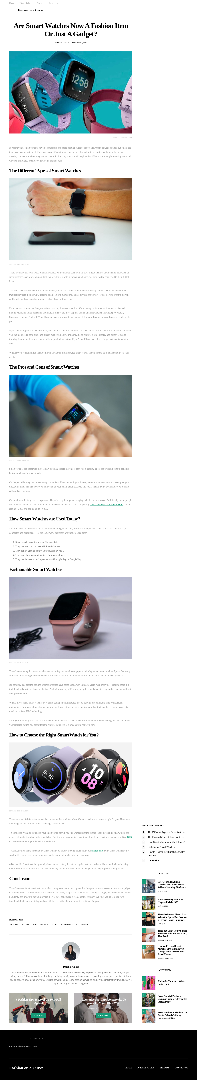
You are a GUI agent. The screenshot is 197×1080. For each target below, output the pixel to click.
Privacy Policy (25, 3)
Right (54, 925)
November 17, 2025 (165, 958)
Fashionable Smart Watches (161, 847)
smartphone (97, 850)
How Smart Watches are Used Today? (166, 842)
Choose (26, 925)
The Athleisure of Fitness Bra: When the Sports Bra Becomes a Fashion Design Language (172, 917)
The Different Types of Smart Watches (166, 832)
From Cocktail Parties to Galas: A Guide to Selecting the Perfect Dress (172, 999)
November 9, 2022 (79, 43)
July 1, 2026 (162, 891)
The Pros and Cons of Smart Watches (166, 837)
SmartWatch (82, 925)
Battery (14, 925)
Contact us (53, 3)
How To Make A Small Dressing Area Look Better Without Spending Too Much (172, 884)
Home (11, 3)
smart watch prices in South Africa (106, 504)
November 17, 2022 (111, 1008)
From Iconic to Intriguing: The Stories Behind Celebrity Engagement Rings (172, 1015)
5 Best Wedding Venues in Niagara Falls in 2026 (170, 901)
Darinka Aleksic (62, 43)
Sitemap (40, 3)
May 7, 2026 (162, 924)
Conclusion (153, 860)
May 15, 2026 (163, 906)
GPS (129, 837)
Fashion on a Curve (30, 10)
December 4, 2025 (165, 940)
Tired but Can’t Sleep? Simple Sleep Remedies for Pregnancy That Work (172, 933)
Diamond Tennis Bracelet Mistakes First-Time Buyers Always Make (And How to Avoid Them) (171, 950)
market (44, 925)
